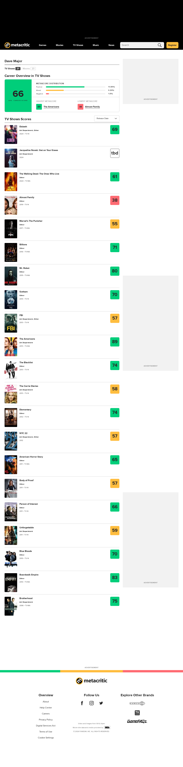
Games (42, 45)
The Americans (51, 106)
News (111, 45)
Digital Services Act (45, 725)
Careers (46, 713)
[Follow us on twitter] (101, 704)
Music (96, 45)
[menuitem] (43, 45)
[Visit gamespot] (137, 705)
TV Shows (78, 45)
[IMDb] (107, 727)
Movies (59, 45)
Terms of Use (45, 731)
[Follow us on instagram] (91, 704)
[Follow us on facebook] (81, 704)
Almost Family (92, 106)
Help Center (46, 707)
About (46, 701)
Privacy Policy (46, 719)
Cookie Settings (46, 737)
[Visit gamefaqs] (137, 722)
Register (172, 45)
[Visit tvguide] (137, 714)
